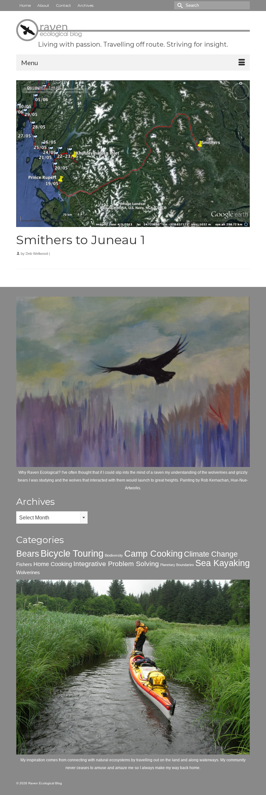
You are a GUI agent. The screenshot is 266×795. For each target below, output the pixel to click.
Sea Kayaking (222, 563)
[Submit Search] (179, 5)
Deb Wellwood (37, 254)
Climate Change (211, 554)
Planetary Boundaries (177, 565)
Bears (27, 554)
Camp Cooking (153, 554)
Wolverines (28, 572)
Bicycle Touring (72, 553)
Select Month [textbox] (34, 517)
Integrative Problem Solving (116, 563)
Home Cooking (52, 564)
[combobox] (52, 517)
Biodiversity (114, 555)
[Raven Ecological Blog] (133, 30)
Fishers (24, 564)
